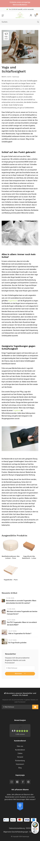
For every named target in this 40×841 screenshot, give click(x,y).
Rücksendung (20, 760)
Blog (20, 768)
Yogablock (16, 410)
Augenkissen (12, 301)
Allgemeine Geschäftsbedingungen (15, 832)
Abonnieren (18, 673)
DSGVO (28, 828)
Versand (20, 757)
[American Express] (33, 820)
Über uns (20, 746)
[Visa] (27, 820)
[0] (35, 15)
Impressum (20, 764)
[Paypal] (6, 820)
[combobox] (20, 22)
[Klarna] (13, 820)
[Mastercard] (20, 820)
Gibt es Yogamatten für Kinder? (19, 633)
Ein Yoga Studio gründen (17, 642)
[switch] (35, 831)
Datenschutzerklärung (17, 828)
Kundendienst (20, 750)
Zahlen (20, 753)
